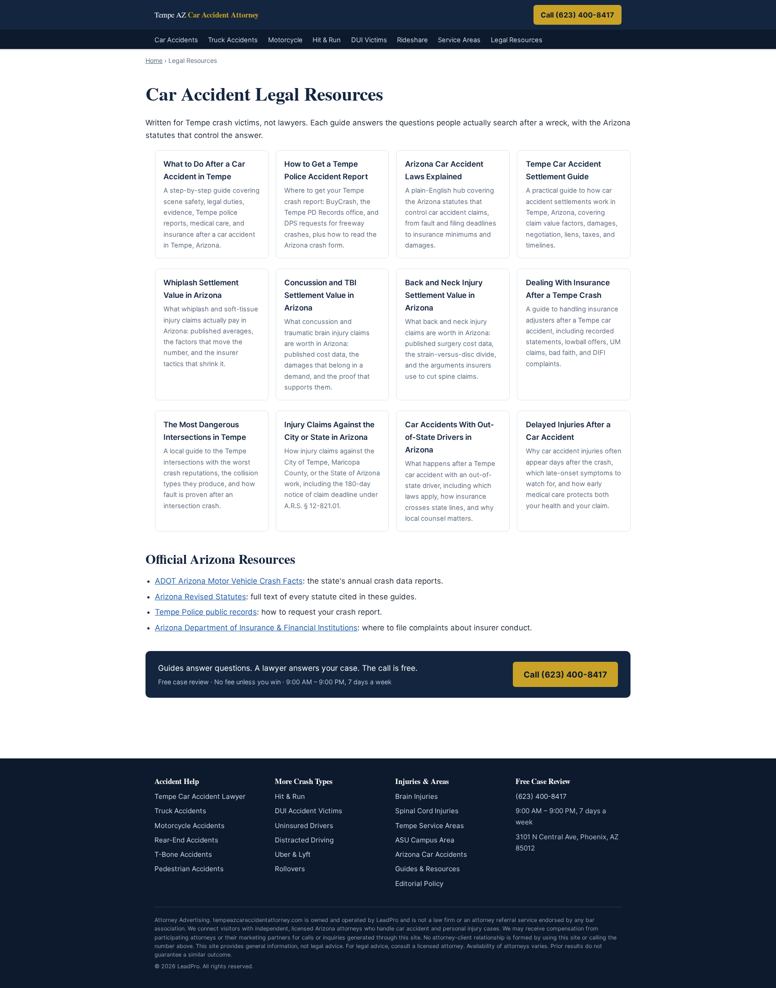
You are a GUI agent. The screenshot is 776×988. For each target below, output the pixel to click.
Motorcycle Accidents (189, 825)
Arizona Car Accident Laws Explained (444, 170)
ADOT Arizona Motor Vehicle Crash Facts (229, 580)
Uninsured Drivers (304, 825)
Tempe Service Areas (429, 825)
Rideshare (412, 40)
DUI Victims (369, 40)
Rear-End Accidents (186, 840)
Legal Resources (516, 40)
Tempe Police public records (206, 611)
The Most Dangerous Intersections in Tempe (204, 431)
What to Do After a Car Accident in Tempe (204, 170)
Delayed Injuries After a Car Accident (568, 431)
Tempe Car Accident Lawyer (200, 796)
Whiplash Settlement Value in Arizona (200, 289)
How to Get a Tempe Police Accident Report (326, 170)
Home (154, 60)
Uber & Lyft (293, 854)
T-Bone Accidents (183, 854)
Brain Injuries (416, 796)
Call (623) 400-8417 (577, 14)
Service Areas (459, 40)
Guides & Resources (427, 868)
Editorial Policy (419, 883)
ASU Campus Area (424, 840)
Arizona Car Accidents (431, 854)
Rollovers (290, 868)
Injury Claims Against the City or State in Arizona (329, 431)
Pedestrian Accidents (189, 868)
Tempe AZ (206, 14)
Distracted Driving (304, 840)
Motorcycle (285, 40)
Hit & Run (327, 40)
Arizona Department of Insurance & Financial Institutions (256, 627)
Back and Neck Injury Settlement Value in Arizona (444, 295)
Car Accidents (176, 40)
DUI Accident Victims (308, 810)
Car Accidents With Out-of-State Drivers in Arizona (449, 437)
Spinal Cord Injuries (427, 810)
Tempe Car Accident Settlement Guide (563, 170)
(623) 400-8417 (541, 796)
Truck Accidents (233, 40)
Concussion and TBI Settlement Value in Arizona (320, 295)
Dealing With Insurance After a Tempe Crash (568, 289)
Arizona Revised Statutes (200, 596)
